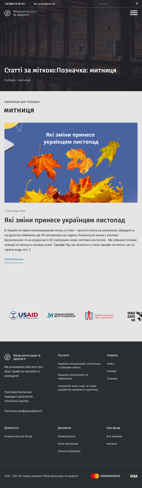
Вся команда (114, 436)
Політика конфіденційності (23, 411)
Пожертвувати (66, 436)
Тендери (112, 378)
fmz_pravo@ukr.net (44, 3)
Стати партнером (68, 443)
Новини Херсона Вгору (18, 436)
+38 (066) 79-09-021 (14, 3)
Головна (10, 80)
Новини (111, 371)
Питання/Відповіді (69, 451)
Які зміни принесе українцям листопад (64, 220)
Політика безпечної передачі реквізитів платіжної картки (18, 396)
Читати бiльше (13, 259)
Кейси (110, 363)
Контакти (111, 443)
